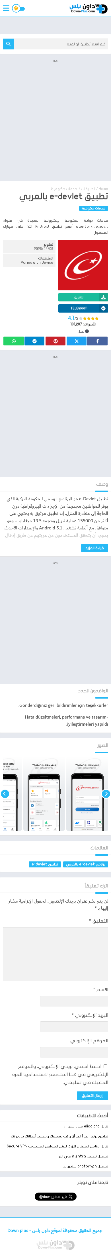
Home (103, 189)
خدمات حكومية (64, 189)
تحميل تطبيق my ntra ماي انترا (83, 1156)
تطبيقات (88, 189)
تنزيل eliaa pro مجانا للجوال (86, 1126)
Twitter (77, 341)
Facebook (97, 341)
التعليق (98, 921)
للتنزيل (78, 297)
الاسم (100, 989)
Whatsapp (13, 341)
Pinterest (55, 341)
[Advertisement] (55, 119)
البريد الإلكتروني (90, 1015)
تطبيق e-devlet (45, 864)
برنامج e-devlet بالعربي (85, 864)
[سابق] (106, 794)
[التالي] (5, 794)
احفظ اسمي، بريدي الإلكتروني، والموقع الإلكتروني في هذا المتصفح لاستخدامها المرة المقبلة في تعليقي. (60, 1074)
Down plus (18, 1231)
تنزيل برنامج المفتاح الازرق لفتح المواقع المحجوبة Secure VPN (57, 1146)
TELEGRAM (79, 308)
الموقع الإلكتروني (89, 1040)
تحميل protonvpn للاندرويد (85, 1166)
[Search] (8, 44)
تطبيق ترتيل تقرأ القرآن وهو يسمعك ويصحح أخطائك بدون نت (59, 1136)
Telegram (34, 341)
